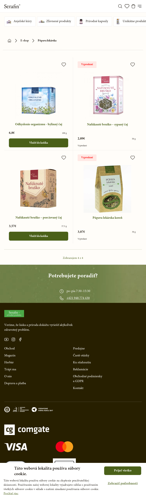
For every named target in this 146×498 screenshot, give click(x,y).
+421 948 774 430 (78, 298)
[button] (122, 483)
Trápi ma (10, 369)
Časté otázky (81, 355)
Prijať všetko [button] (122, 470)
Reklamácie (80, 369)
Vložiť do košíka (38, 142)
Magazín (9, 355)
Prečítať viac (11, 493)
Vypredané (87, 64)
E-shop (24, 40)
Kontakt (78, 388)
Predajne (79, 348)
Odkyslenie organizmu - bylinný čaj (38, 124)
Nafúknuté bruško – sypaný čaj (107, 124)
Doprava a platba (15, 383)
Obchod (9, 348)
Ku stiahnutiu (82, 362)
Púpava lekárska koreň (107, 218)
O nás (8, 376)
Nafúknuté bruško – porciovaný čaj (38, 217)
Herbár (9, 362)
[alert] (73, 480)
